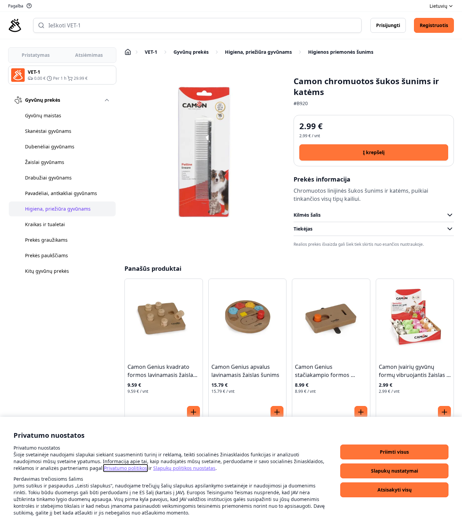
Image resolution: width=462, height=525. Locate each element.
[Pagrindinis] (15, 25)
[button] (394, 452)
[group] (62, 75)
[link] (125, 468)
